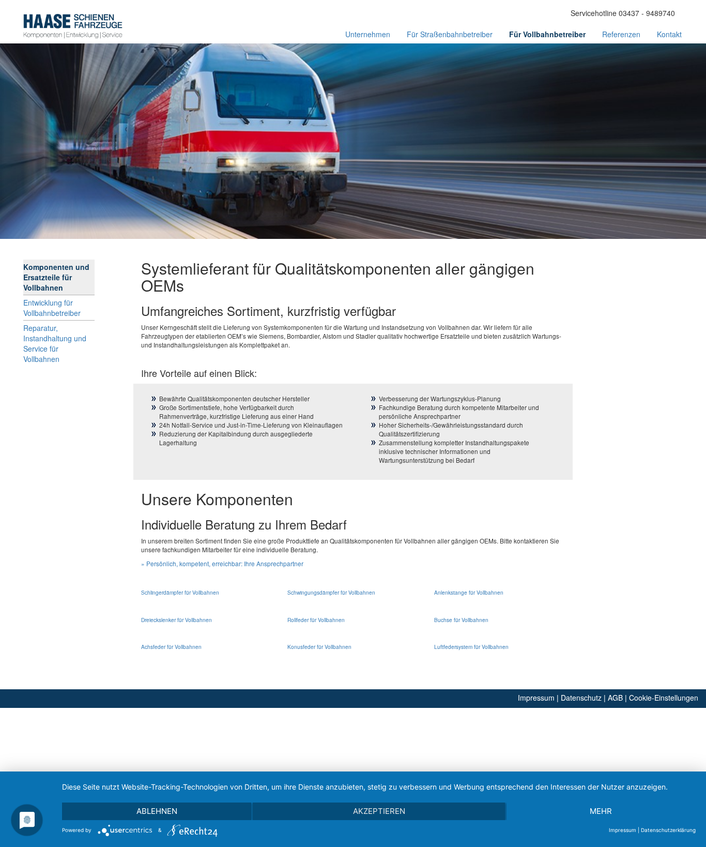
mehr (601, 811)
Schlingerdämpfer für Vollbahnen (180, 592)
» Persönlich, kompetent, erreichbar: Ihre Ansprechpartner (222, 563)
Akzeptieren (379, 811)
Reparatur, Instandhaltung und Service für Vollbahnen (54, 343)
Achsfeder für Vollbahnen (171, 647)
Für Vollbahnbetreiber (547, 34)
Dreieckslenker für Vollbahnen (176, 620)
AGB (615, 697)
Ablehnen (156, 811)
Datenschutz (581, 697)
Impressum (536, 697)
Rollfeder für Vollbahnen (316, 620)
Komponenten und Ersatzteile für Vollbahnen (56, 277)
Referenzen (621, 34)
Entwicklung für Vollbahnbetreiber (52, 307)
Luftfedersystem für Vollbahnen (471, 647)
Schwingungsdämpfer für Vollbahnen (331, 592)
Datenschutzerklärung (668, 830)
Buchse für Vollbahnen (461, 620)
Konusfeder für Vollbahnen (319, 647)
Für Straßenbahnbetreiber (450, 34)
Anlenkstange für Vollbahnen (468, 592)
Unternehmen (367, 34)
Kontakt (669, 34)
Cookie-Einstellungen (663, 697)
